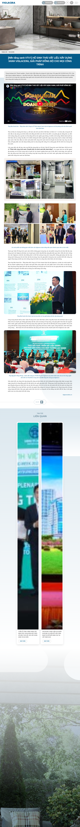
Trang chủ (4, 52)
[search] (67, 2)
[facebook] (42, 402)
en (71, 2)
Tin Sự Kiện (11, 52)
